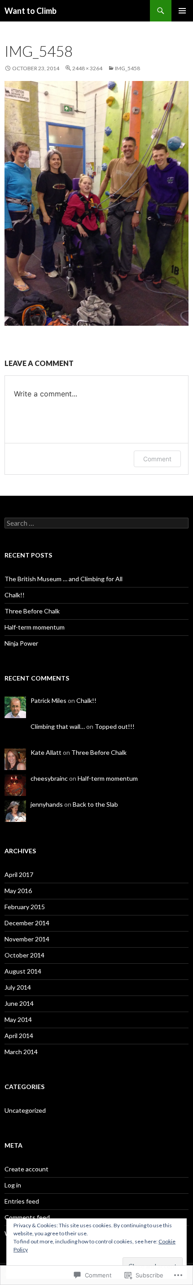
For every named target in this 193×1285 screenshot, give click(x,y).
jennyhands (47, 804)
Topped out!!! (115, 726)
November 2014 (26, 939)
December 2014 (26, 923)
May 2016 (18, 890)
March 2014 (21, 1051)
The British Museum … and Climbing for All (63, 579)
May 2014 (18, 1019)
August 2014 (22, 971)
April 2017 (18, 874)
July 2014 (17, 987)
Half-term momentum (34, 627)
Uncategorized (25, 1110)
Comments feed (27, 1217)
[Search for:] (96, 523)
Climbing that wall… (58, 726)
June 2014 (19, 1003)
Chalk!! (14, 595)
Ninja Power (21, 643)
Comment (157, 459)
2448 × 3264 (87, 68)
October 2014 (24, 955)
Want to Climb (30, 11)
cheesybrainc (49, 778)
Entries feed (21, 1201)
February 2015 (24, 907)
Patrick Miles (48, 700)
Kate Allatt (46, 752)
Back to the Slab (95, 804)
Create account (26, 1169)
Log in (12, 1185)
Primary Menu (182, 10)
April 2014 (18, 1035)
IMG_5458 (127, 68)
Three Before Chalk (32, 611)
